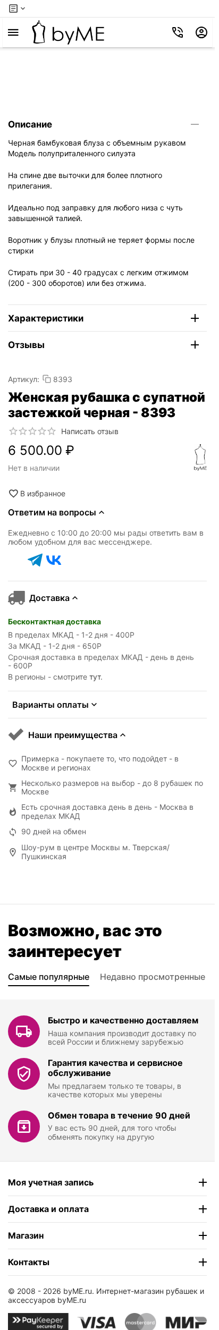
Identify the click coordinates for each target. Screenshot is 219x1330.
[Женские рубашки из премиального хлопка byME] (68, 32)
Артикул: (23, 379)
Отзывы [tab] (26, 345)
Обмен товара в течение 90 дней (119, 1115)
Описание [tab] (30, 124)
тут (94, 676)
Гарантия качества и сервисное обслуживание (115, 1067)
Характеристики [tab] (45, 318)
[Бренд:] (200, 457)
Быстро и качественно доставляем (123, 1020)
